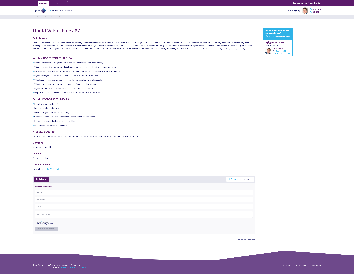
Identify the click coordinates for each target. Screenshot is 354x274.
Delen (241, 179)
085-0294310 (316, 12)
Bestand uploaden (43, 222)
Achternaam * (41, 199)
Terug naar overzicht (246, 239)
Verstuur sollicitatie (46, 229)
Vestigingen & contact (313, 3)
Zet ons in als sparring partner (279, 36)
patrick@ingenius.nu (283, 53)
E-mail (39, 206)
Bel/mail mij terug (293, 11)
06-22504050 (316, 9)
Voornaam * (41, 192)
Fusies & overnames (59, 4)
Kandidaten (43, 3)
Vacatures (55, 10)
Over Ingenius (298, 3)
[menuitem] (54, 10)
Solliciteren (41, 179)
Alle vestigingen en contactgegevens (73, 267)
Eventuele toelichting (44, 214)
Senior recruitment (66, 10)
